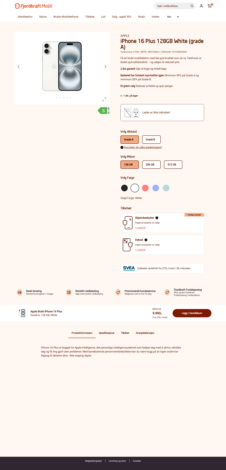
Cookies (137, 461)
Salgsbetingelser (93, 461)
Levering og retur (117, 461)
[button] (201, 6)
